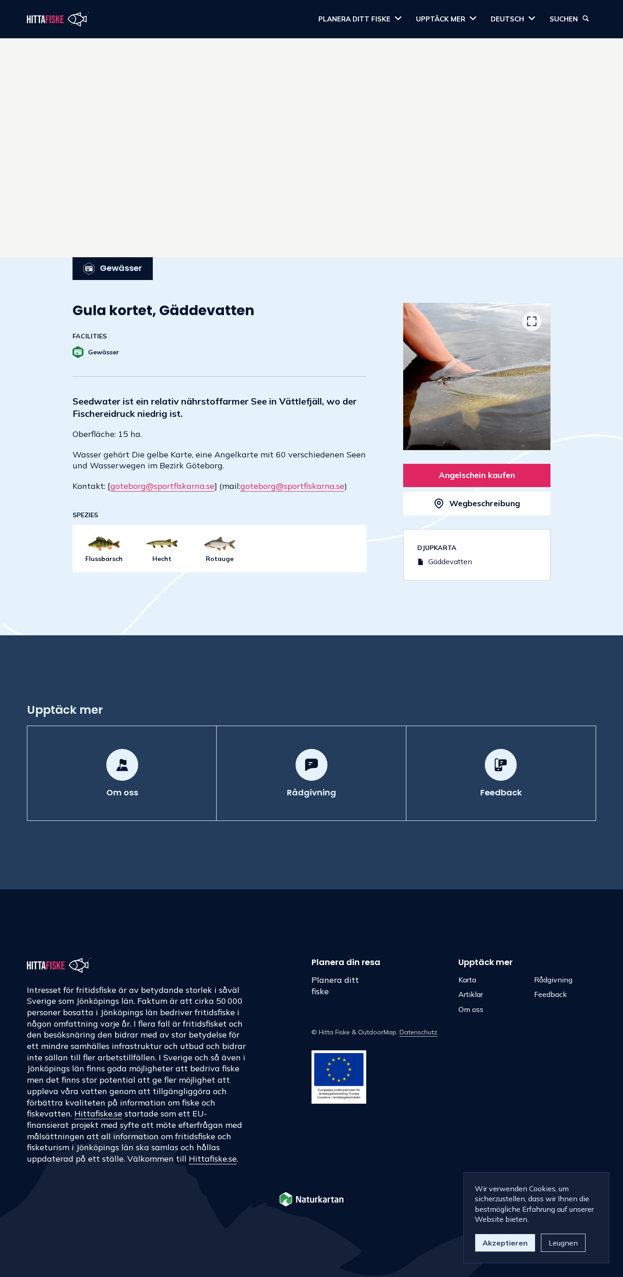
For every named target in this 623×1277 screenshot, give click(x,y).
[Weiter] (532, 378)
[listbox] (476, 376)
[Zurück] (422, 378)
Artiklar (470, 994)
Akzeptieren (505, 1242)
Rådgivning (553, 979)
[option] (476, 376)
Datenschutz (418, 1032)
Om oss (470, 1009)
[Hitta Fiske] (58, 19)
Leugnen (563, 1242)
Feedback (550, 994)
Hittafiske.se (98, 1113)
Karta (467, 979)
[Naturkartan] (311, 1200)
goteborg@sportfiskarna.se (162, 486)
